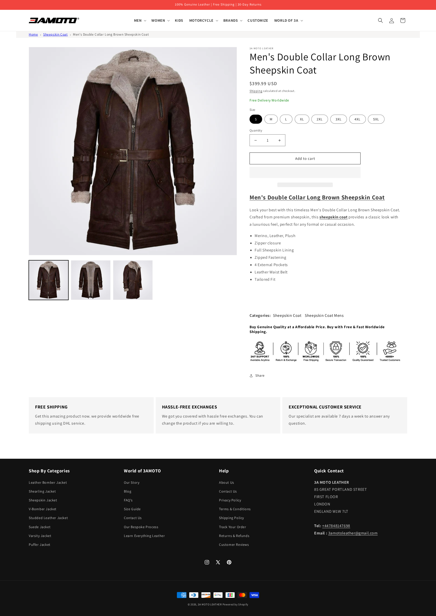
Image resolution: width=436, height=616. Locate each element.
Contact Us (133, 518)
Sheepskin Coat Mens (324, 315)
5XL (376, 119)
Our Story (131, 482)
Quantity (256, 130)
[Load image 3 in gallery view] (133, 280)
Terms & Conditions (235, 509)
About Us (226, 482)
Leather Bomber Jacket (48, 482)
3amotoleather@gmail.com (353, 533)
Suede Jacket (39, 527)
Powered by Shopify (236, 604)
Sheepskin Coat (55, 34)
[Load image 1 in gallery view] (48, 280)
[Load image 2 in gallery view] (91, 280)
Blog (127, 491)
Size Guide (132, 509)
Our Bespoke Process (141, 527)
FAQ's (128, 500)
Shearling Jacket (42, 491)
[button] (305, 172)
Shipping (256, 91)
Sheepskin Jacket (43, 500)
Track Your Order (232, 527)
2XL (320, 119)
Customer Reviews (234, 544)
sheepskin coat (333, 217)
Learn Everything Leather (144, 535)
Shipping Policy (231, 518)
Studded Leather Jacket (48, 518)
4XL (358, 119)
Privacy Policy (230, 500)
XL (302, 119)
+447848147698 (336, 525)
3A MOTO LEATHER (210, 604)
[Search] (380, 20)
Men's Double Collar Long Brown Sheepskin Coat (111, 34)
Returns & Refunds (234, 535)
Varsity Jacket (40, 535)
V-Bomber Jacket (43, 509)
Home (33, 34)
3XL (339, 119)
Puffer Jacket (39, 544)
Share (260, 375)
